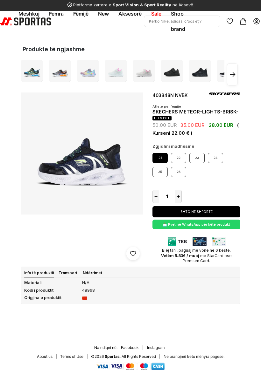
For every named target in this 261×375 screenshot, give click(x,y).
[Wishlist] (229, 21)
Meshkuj (28, 13)
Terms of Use (71, 356)
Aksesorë (130, 13)
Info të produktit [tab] (39, 272)
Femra (56, 13)
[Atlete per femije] (32, 71)
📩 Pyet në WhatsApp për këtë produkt (196, 224)
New (103, 13)
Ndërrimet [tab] (92, 272)
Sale (156, 13)
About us (45, 356)
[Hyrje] (256, 21)
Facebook (130, 347)
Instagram (156, 347)
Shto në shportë (196, 212)
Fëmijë (80, 13)
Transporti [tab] (68, 272)
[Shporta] (243, 21)
